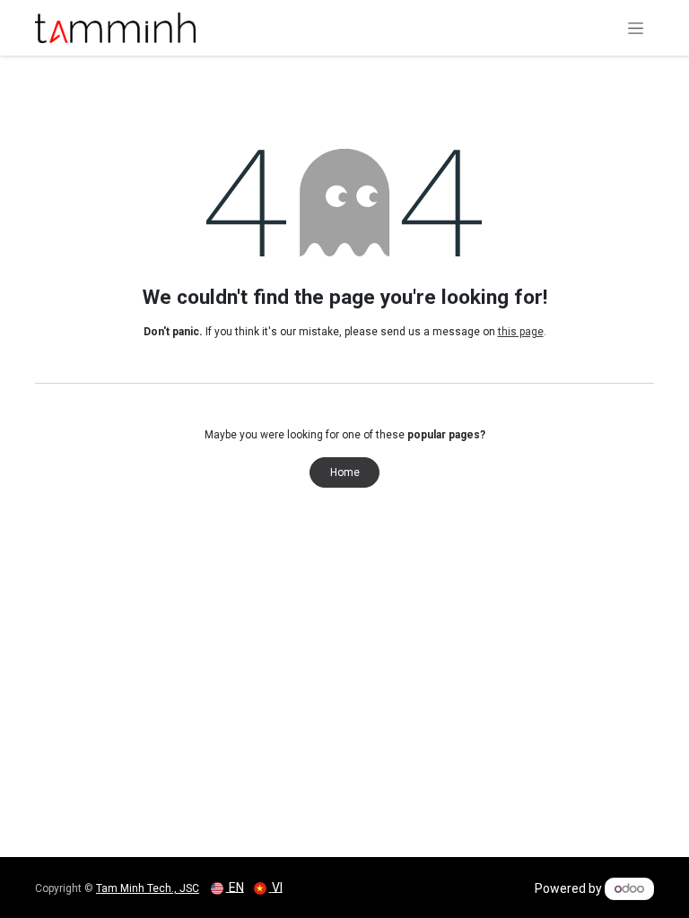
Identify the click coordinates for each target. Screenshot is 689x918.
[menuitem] (227, 887)
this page (521, 331)
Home (345, 472)
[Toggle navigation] (635, 28)
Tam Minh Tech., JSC (147, 888)
